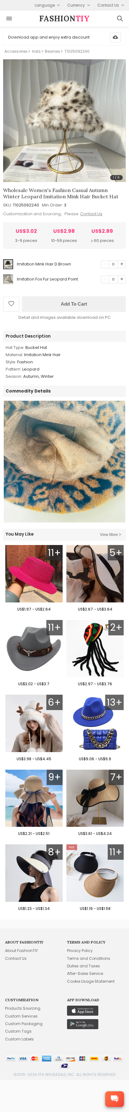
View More (109, 534)
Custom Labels (19, 1039)
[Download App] (115, 37)
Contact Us (91, 214)
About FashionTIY (21, 950)
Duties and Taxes (83, 966)
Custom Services (21, 1016)
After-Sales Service (85, 973)
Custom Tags (18, 1031)
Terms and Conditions (88, 958)
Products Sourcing (22, 1008)
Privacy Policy (80, 950)
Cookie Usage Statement (91, 981)
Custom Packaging (24, 1023)
